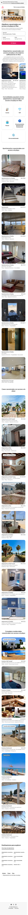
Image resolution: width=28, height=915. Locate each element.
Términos (16, 908)
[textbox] (7, 39)
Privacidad (10, 908)
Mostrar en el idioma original (17, 3)
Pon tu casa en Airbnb (19, 7)
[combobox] (13, 34)
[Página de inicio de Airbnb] (3, 7)
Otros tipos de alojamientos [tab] (8, 848)
